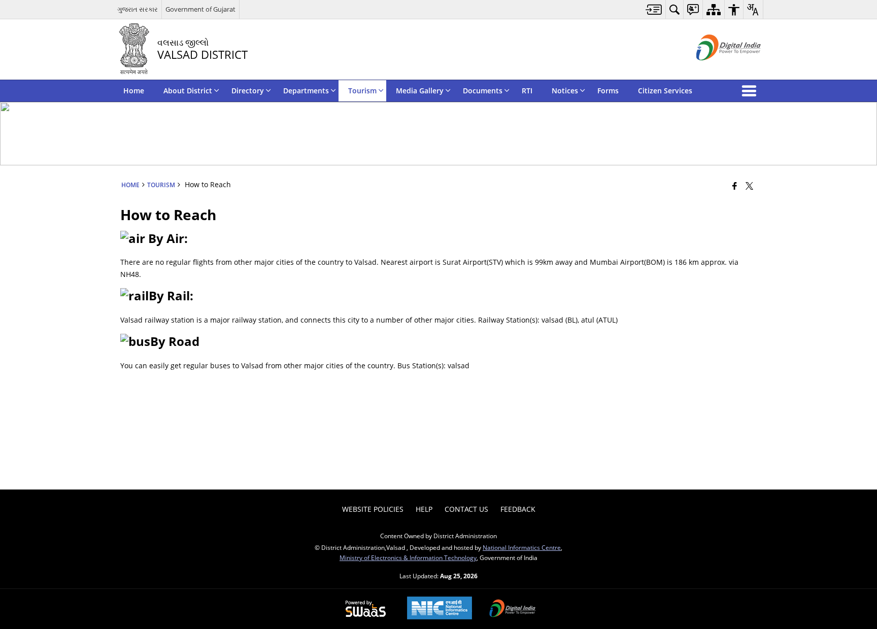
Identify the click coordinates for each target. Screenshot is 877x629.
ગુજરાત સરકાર (137, 9)
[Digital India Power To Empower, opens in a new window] (513, 609)
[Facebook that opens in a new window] (734, 186)
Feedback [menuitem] (517, 509)
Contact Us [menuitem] (466, 509)
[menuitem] (654, 9)
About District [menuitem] (187, 90)
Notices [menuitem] (565, 90)
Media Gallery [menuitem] (420, 90)
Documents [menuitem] (482, 90)
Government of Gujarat (200, 9)
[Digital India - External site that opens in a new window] (715, 69)
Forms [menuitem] (608, 90)
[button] (751, 90)
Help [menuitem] (424, 509)
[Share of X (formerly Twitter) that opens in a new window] (749, 186)
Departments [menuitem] (306, 90)
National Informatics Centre (522, 547)
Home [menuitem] (133, 90)
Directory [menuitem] (247, 90)
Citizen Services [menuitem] (665, 90)
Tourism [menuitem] (362, 90)
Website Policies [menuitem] (372, 509)
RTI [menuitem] (527, 90)
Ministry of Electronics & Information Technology (408, 557)
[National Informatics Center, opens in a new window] (439, 609)
